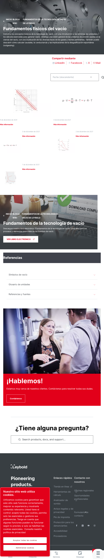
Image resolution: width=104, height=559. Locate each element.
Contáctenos (16, 398)
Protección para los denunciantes (64, 524)
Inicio (9, 19)
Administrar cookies (25, 548)
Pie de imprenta (62, 517)
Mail (98, 62)
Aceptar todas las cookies (25, 540)
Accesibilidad (60, 531)
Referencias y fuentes (19, 294)
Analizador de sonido (61, 502)
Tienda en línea (61, 486)
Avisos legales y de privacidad (63, 510)
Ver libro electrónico (19, 239)
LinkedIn (60, 62)
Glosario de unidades (19, 284)
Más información (6, 124)
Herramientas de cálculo (62, 493)
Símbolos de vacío (18, 274)
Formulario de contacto (81, 514)
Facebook (76, 62)
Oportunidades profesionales (82, 497)
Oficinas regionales (84, 490)
